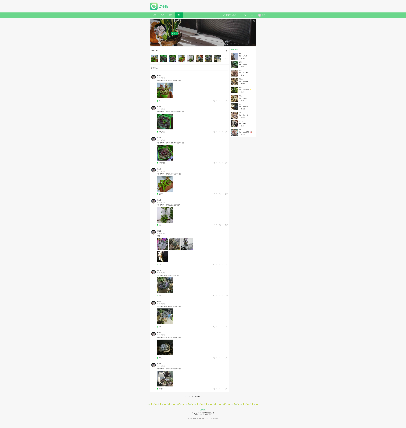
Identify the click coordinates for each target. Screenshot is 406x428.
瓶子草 (161, 101)
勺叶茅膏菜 (162, 163)
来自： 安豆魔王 (243, 73)
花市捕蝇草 (162, 132)
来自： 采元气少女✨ (245, 89)
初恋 (160, 295)
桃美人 (161, 358)
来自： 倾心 (242, 123)
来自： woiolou (243, 64)
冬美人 (161, 326)
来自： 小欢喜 (243, 56)
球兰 (160, 225)
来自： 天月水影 (243, 115)
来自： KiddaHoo (243, 106)
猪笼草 (161, 194)
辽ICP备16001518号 (205, 414)
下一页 (197, 396)
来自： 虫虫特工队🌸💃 (246, 132)
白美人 (161, 264)
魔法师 (161, 389)
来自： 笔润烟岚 (243, 81)
